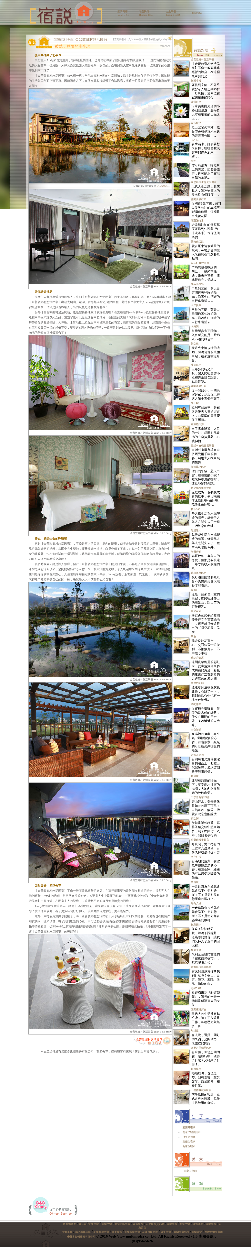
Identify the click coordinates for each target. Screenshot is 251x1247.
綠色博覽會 (69, 1224)
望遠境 (195, 882)
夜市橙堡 (196, 123)
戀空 (193, 160)
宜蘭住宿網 (189, 1141)
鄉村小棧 (196, 80)
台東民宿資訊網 (155, 1224)
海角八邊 (196, 903)
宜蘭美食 (67, 1232)
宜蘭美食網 (190, 1170)
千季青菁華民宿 (200, 797)
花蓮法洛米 (197, 220)
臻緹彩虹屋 (197, 657)
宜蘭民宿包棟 (181, 1232)
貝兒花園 (196, 611)
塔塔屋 (195, 1030)
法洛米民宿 (197, 754)
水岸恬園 (196, 305)
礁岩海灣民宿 (198, 572)
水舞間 (195, 326)
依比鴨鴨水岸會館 (201, 488)
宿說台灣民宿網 (214, 1232)
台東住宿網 (189, 1146)
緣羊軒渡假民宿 (200, 262)
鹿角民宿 (196, 1068)
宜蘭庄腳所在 (198, 1009)
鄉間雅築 (196, 704)
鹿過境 (195, 776)
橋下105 (195, 509)
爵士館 (195, 403)
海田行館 (196, 551)
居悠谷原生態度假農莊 (203, 182)
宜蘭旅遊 (196, 1232)
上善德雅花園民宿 (201, 1090)
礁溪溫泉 (198, 1224)
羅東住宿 (166, 1232)
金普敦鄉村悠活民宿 (149, 1039)
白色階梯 (196, 729)
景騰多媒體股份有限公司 (81, 1236)
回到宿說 (197, 13)
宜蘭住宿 (93, 1224)
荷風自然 (196, 101)
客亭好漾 (196, 856)
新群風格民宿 (198, 466)
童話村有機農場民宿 (202, 445)
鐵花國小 (196, 924)
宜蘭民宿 (107, 1224)
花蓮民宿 (138, 1224)
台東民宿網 (189, 1136)
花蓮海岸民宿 (101, 1232)
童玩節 (82, 1224)
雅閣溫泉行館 (198, 199)
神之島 (195, 343)
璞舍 (193, 636)
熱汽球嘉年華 (83, 1232)
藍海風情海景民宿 (201, 967)
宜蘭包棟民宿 (132, 1232)
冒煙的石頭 (197, 683)
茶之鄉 (195, 818)
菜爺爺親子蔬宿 (200, 839)
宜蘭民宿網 (189, 1127)
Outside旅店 (197, 284)
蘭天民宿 (196, 364)
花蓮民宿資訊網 (191, 1132)
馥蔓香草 (196, 949)
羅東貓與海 (197, 241)
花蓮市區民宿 (122, 1224)
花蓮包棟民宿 (150, 1232)
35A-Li (195, 139)
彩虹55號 (196, 988)
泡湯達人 (196, 530)
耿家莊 (195, 589)
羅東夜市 (117, 1232)
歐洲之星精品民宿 (201, 1047)
